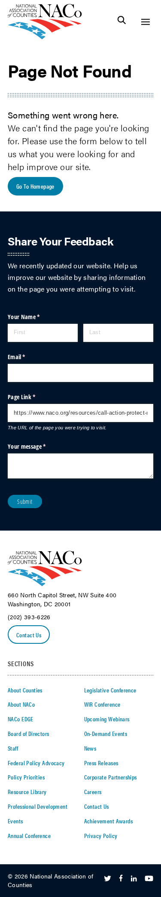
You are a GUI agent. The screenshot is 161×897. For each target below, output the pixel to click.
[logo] (45, 37)
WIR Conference (102, 704)
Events (15, 820)
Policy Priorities (26, 777)
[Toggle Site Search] (121, 22)
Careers (93, 791)
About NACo (21, 704)
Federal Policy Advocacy (36, 762)
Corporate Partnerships (110, 777)
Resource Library (27, 791)
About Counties (25, 690)
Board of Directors (28, 733)
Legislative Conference (110, 690)
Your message (37, 446)
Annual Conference (29, 835)
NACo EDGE (20, 718)
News (90, 748)
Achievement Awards (108, 820)
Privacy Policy (101, 835)
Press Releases (101, 762)
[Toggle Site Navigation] (145, 22)
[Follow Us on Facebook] (121, 879)
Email (27, 357)
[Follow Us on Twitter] (107, 879)
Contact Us (28, 634)
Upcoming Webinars (107, 718)
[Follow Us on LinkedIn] (134, 879)
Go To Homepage (35, 186)
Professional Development (37, 806)
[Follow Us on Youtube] (149, 879)
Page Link (32, 397)
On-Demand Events (106, 733)
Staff (13, 748)
